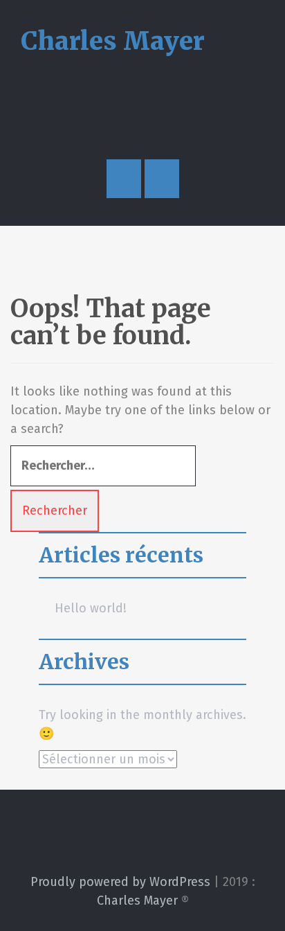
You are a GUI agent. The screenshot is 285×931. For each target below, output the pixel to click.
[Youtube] (118, 841)
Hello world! (91, 608)
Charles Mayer (113, 41)
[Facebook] (167, 841)
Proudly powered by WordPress (120, 881)
